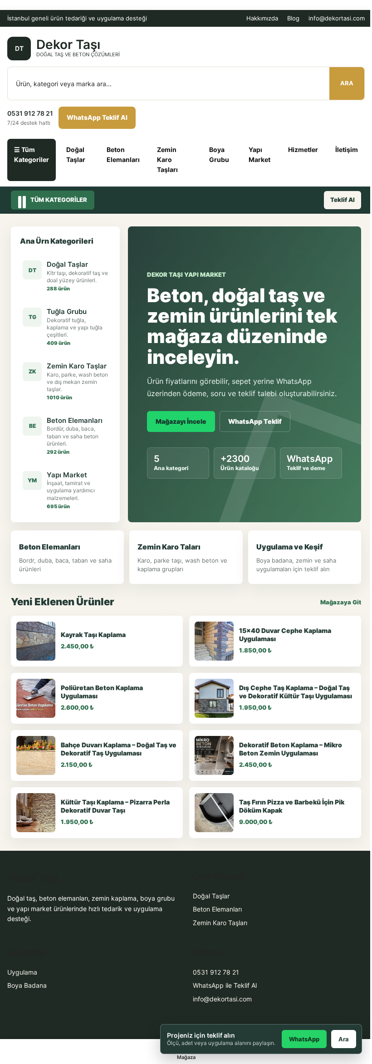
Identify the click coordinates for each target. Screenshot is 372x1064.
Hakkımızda (262, 18)
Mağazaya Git (340, 602)
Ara (346, 83)
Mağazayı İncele (181, 421)
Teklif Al (342, 199)
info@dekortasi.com (336, 18)
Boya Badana (27, 985)
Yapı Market (259, 154)
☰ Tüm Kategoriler (31, 154)
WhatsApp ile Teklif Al (225, 985)
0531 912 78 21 (216, 972)
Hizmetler (303, 149)
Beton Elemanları (123, 154)
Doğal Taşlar (75, 154)
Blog (293, 18)
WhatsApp (304, 1039)
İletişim (346, 149)
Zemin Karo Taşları (167, 160)
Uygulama (22, 972)
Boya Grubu (219, 154)
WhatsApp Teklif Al (97, 117)
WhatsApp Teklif (255, 421)
